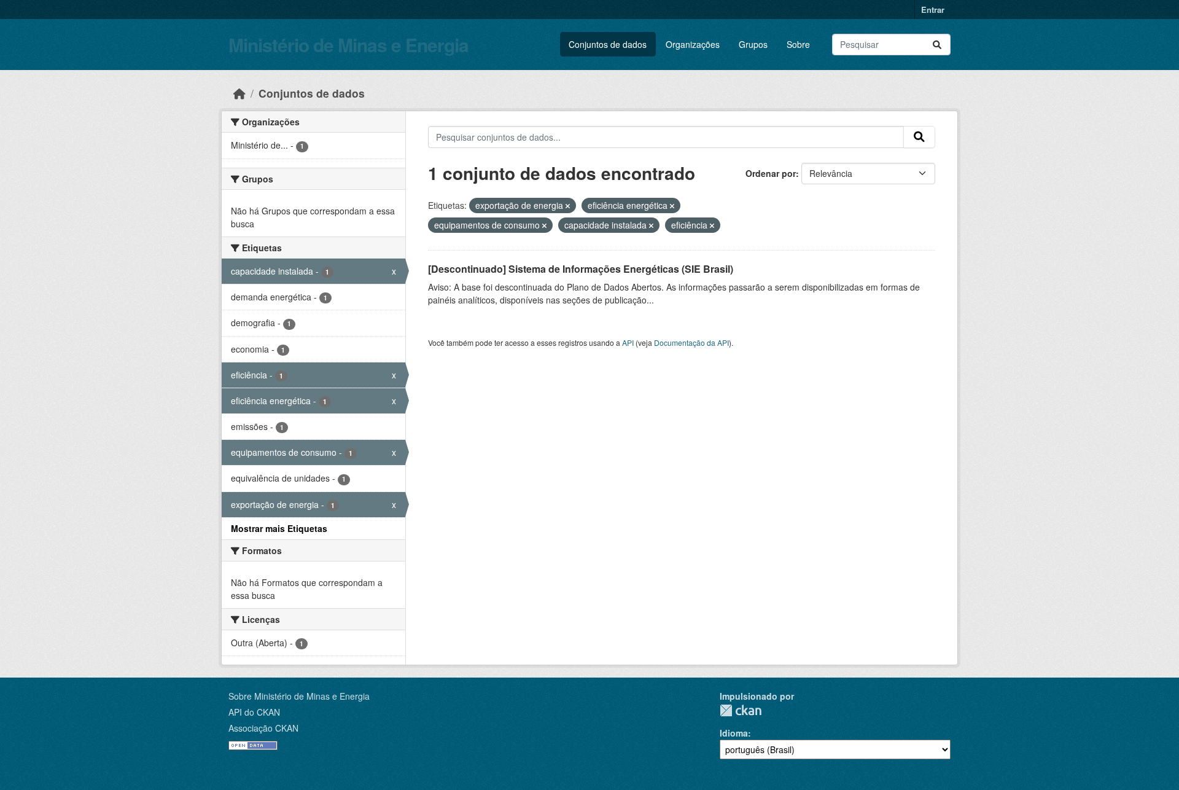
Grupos (753, 44)
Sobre (798, 44)
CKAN (740, 710)
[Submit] (937, 44)
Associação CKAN (263, 728)
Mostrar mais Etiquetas (279, 528)
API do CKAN (254, 712)
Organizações (693, 44)
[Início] (239, 93)
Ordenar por (770, 173)
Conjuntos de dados (608, 44)
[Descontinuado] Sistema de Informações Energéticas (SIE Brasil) (580, 269)
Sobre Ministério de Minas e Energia (299, 696)
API (628, 342)
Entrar (932, 9)
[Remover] (568, 206)
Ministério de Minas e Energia (348, 44)
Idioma (734, 733)
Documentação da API (691, 342)
